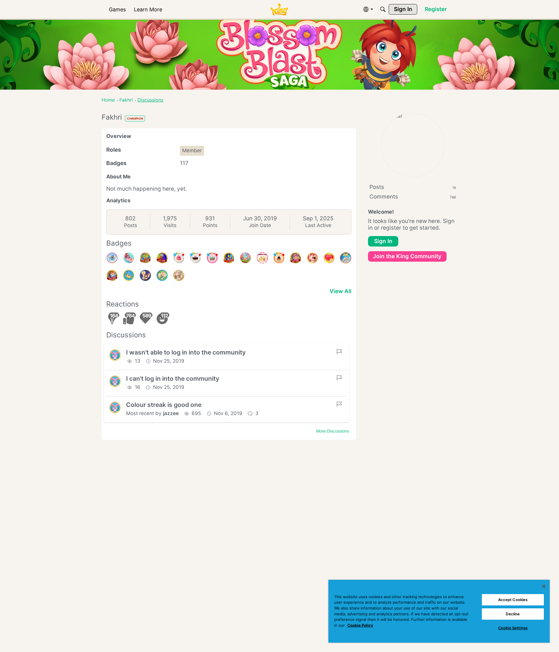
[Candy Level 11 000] (162, 257)
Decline (513, 614)
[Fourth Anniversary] (212, 257)
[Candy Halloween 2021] (145, 275)
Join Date (260, 225)
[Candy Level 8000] (295, 257)
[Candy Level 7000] (112, 275)
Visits (170, 225)
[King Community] (279, 9)
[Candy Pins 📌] (128, 257)
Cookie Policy (360, 625)
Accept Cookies (513, 599)
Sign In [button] (383, 241)
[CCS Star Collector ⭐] (112, 257)
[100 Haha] (312, 257)
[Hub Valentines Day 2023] (245, 257)
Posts (130, 225)
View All (340, 291)
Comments (412, 196)
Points (210, 225)
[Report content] (339, 351)
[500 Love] (329, 257)
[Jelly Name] (262, 257)
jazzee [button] (171, 413)
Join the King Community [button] (407, 256)
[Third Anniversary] (278, 257)
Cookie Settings (513, 628)
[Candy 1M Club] (345, 257)
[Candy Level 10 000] (228, 257)
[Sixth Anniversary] (178, 257)
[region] (439, 611)
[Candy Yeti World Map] (162, 275)
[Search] (383, 9)
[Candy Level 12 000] (145, 257)
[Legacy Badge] (178, 275)
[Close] (544, 586)
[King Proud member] (128, 275)
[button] (115, 355)
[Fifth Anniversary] (195, 257)
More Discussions (332, 430)
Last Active (318, 225)
